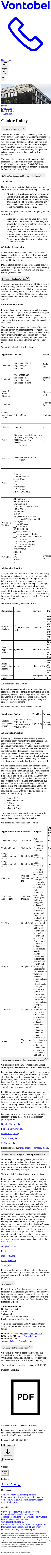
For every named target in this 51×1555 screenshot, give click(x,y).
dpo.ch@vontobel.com (31, 1333)
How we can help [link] (22, 1512)
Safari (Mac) (6, 1265)
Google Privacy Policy (11, 1124)
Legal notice (6, 108)
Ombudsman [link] (12, 1519)
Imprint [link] (32, 1529)
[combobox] (3, 78)
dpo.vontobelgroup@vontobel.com (16, 1341)
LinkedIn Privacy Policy (12, 1129)
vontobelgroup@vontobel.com (21, 1319)
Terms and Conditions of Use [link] (14, 1517)
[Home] (25, 5)
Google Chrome (8, 1246)
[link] (3, 1485)
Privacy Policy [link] (33, 1517)
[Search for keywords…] (4, 73)
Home (4, 106)
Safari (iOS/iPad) (8, 1260)
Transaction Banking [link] (27, 1500)
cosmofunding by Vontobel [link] (20, 1497)
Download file (7, 1459)
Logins (5, 68)
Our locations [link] (27, 1514)
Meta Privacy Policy (10, 1133)
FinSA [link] (15, 1522)
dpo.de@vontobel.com (27, 1336)
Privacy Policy (21, 169)
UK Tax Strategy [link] (31, 1524)
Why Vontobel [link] (7, 1512)
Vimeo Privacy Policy (11, 1138)
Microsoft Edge (8, 1256)
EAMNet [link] (13, 1500)
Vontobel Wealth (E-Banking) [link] (14, 1495)
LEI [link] (15, 1524)
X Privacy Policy (8, 1143)
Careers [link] (17, 1514)
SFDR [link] (10, 1524)
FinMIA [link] (20, 1524)
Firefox (4, 1251)
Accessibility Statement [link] (18, 1529)
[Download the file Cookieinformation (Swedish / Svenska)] (2, 1461)
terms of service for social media (33, 1148)
